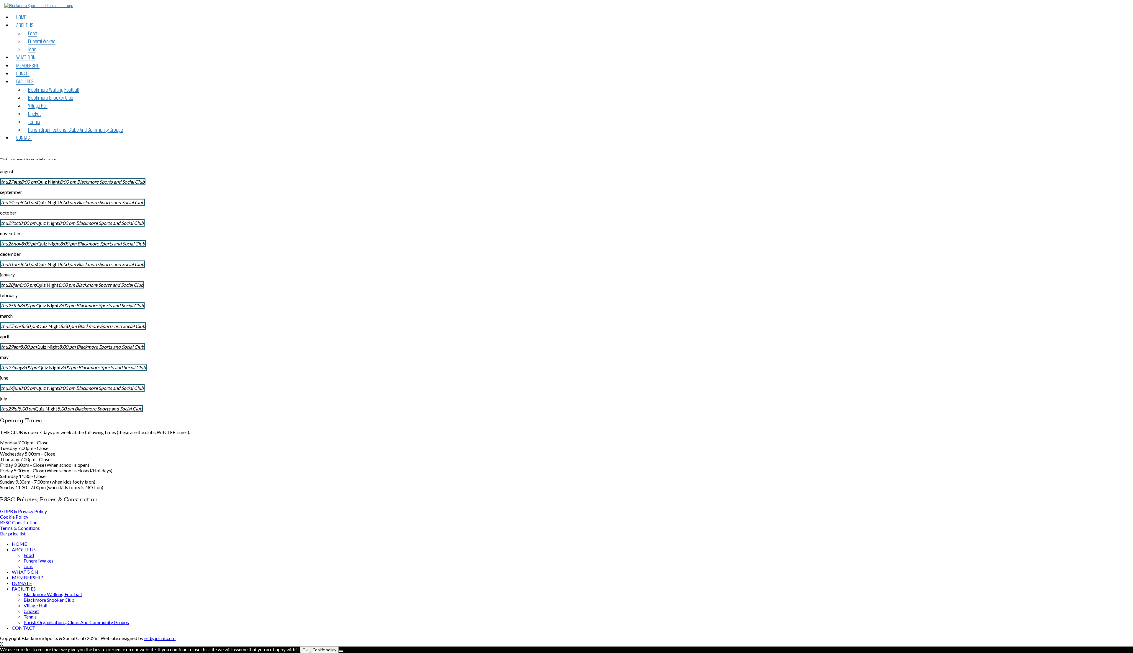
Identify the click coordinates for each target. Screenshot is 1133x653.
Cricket (34, 114)
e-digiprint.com (160, 638)
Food (32, 33)
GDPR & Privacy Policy (23, 511)
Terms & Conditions (20, 528)
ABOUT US (24, 25)
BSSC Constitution (18, 522)
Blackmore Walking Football (53, 89)
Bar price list (13, 533)
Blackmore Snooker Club (50, 97)
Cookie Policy (14, 517)
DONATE (23, 73)
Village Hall (38, 105)
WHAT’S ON (25, 57)
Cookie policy (324, 649)
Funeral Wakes (41, 41)
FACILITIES (25, 81)
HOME (21, 17)
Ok (305, 649)
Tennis (34, 122)
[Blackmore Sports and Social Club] (39, 6)
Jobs (32, 49)
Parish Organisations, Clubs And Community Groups (75, 129)
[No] (341, 651)
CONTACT (24, 137)
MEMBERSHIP (28, 65)
